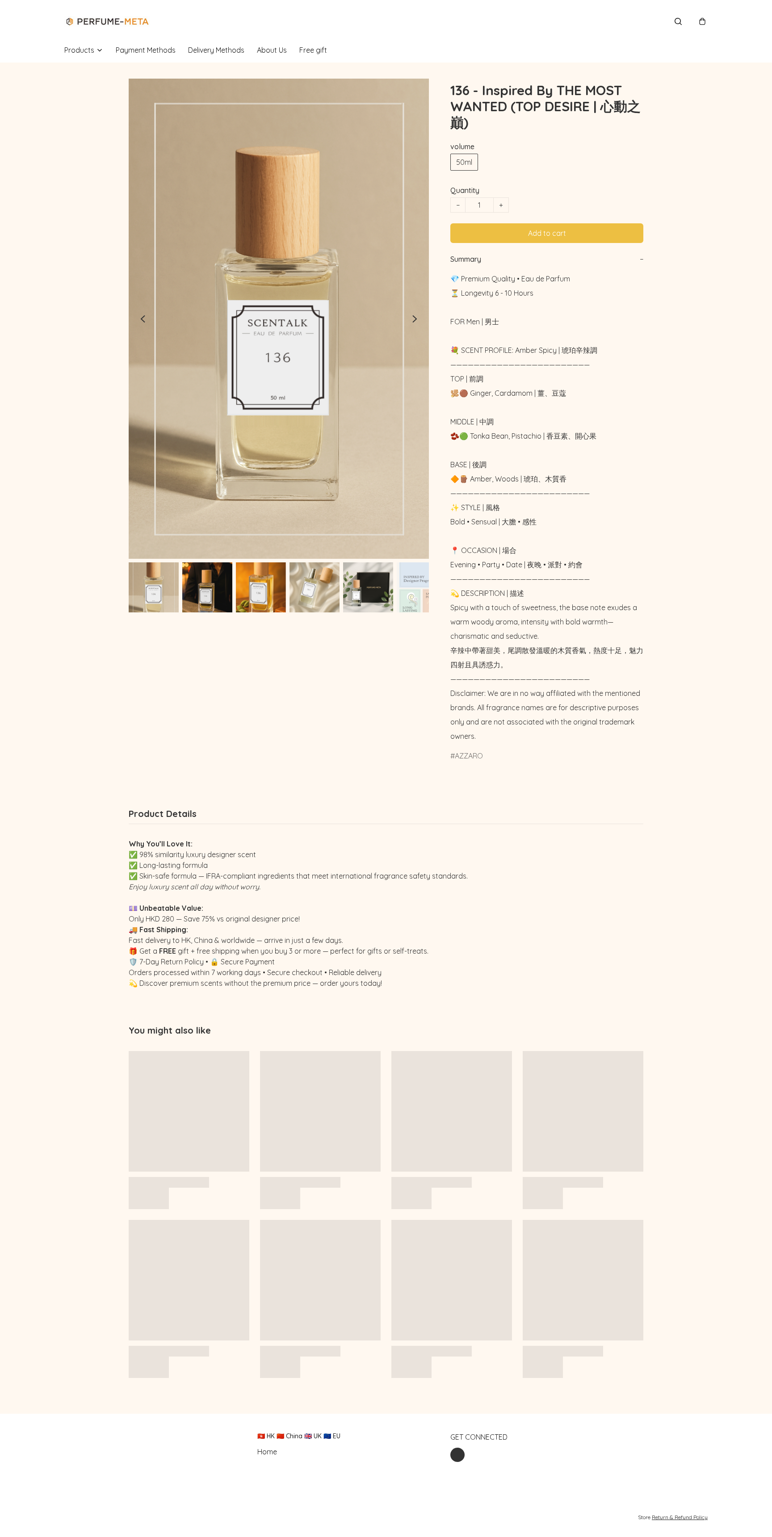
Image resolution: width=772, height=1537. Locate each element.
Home (267, 1451)
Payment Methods (146, 50)
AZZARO (469, 755)
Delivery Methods (216, 50)
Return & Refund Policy (680, 1517)
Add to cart (547, 233)
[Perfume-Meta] (107, 21)
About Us (272, 50)
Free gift (313, 50)
